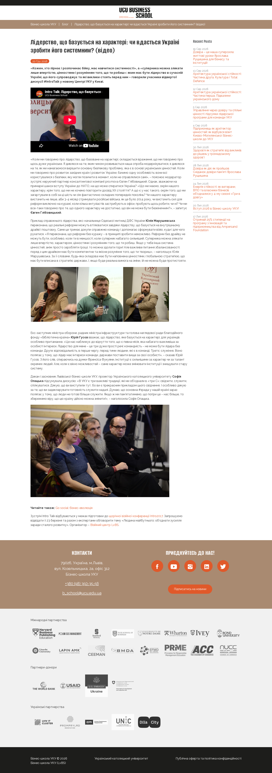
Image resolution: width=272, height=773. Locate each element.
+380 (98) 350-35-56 (82, 583)
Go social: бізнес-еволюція (74, 508)
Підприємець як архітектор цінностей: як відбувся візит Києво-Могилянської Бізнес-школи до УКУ (213, 134)
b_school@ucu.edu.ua (81, 593)
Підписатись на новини (190, 589)
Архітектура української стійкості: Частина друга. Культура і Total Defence (217, 77)
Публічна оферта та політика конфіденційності (208, 758)
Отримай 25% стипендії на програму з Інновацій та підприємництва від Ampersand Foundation (215, 225)
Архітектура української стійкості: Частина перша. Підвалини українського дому (217, 95)
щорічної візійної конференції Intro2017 (136, 516)
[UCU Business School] (136, 12)
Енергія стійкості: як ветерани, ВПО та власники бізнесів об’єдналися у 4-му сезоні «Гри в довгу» (216, 192)
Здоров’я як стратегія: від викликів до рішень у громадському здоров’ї (217, 154)
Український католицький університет (121, 758)
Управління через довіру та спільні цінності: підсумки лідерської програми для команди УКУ (217, 113)
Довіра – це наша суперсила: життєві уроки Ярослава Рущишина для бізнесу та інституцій (213, 57)
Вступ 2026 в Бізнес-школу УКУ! (216, 208)
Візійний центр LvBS (104, 525)
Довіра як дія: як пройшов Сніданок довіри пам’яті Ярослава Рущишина (217, 172)
